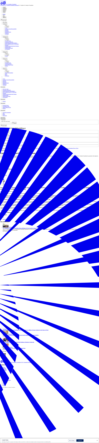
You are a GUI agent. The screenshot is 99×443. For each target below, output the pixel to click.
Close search (3, 118)
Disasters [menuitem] (4, 80)
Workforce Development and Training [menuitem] (9, 94)
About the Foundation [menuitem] (7, 112)
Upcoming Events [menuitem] (6, 106)
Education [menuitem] (4, 81)
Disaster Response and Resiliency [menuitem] (9, 91)
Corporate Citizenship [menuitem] (7, 90)
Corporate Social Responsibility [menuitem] (8, 79)
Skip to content (3, 0)
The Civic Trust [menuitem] (5, 89)
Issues (4, 7)
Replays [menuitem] (4, 108)
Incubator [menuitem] (4, 93)
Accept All (80, 440)
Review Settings (71, 440)
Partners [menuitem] (4, 101)
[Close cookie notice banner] (97, 440)
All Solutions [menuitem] (5, 97)
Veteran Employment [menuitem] (6, 96)
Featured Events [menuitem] (6, 105)
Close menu (3, 99)
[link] (4, 16)
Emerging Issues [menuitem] (6, 82)
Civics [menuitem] (4, 78)
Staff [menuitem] (3, 113)
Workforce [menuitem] (5, 83)
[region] (49, 440)
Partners (4, 9)
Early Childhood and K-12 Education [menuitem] (9, 92)
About (4, 12)
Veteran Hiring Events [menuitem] (7, 107)
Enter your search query (5, 121)
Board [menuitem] (4, 114)
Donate (4, 14)
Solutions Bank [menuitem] (5, 95)
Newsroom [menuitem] (5, 115)
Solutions (4, 8)
